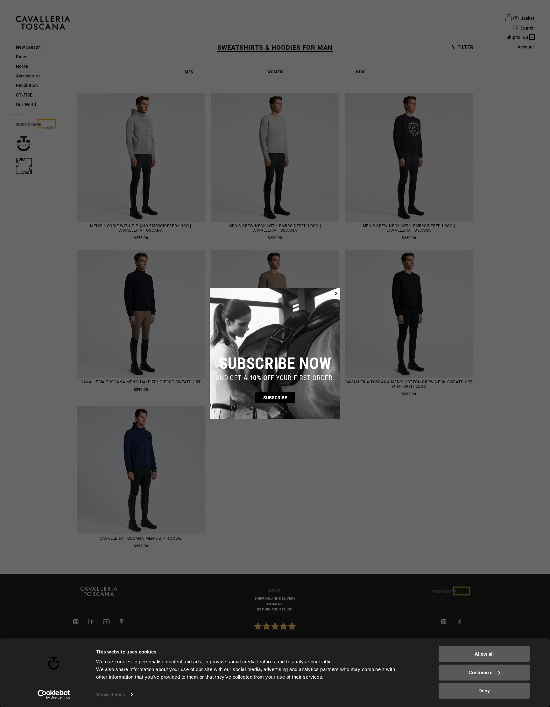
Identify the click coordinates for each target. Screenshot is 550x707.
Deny (484, 690)
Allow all (484, 654)
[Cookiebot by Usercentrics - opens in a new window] (54, 694)
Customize (480, 672)
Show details (110, 694)
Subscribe (275, 397)
